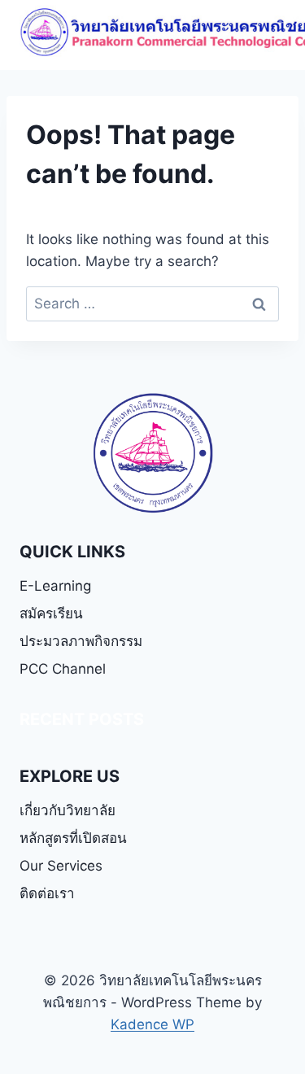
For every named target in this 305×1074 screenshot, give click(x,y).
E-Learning (55, 586)
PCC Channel (63, 669)
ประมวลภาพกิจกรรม (81, 641)
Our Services (61, 866)
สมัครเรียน (51, 613)
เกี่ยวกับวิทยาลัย (67, 810)
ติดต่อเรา (47, 893)
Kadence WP (152, 1024)
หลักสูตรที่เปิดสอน (73, 838)
